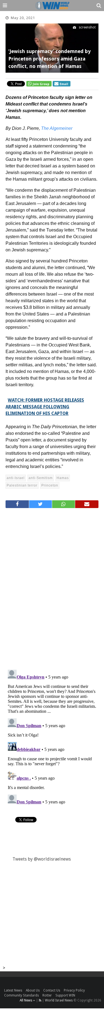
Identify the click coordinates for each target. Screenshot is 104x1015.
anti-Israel (16, 478)
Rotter (47, 995)
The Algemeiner (56, 128)
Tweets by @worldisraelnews (41, 859)
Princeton (49, 485)
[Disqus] (52, 586)
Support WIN (65, 995)
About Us (33, 990)
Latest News (13, 990)
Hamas (63, 478)
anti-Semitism (41, 478)
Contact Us (51, 990)
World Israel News (59, 1000)
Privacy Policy (74, 990)
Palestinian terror (22, 485)
